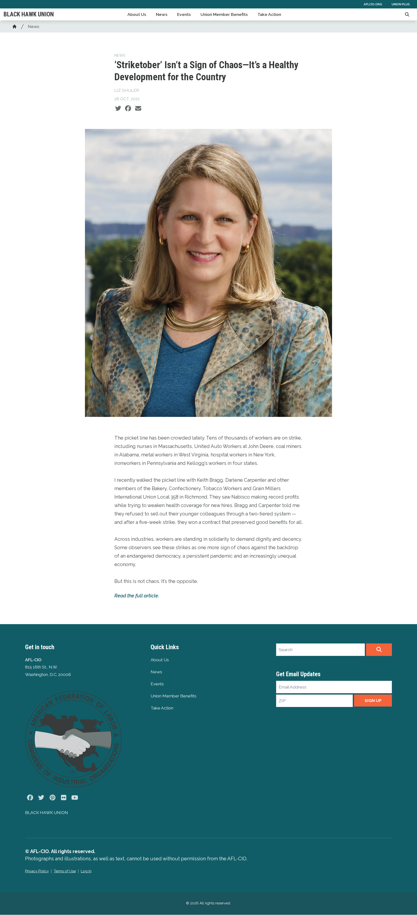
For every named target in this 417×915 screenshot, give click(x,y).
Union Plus (401, 4)
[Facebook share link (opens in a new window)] (128, 108)
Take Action (269, 14)
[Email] (138, 108)
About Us (136, 14)
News (161, 14)
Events (184, 14)
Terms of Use (65, 871)
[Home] (14, 26)
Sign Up (373, 700)
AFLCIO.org (373, 4)
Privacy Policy (37, 871)
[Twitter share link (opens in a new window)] (118, 108)
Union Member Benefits (224, 14)
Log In (86, 871)
